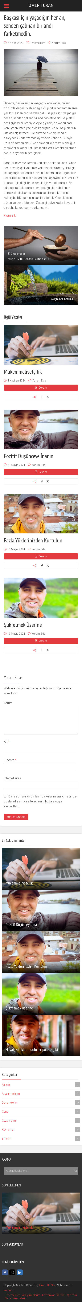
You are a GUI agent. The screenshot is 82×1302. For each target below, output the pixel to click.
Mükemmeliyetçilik (23, 371)
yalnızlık (11, 215)
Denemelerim (37, 42)
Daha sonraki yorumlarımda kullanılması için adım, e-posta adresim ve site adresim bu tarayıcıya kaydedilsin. (40, 801)
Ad (7, 742)
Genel (40, 1111)
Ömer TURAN (47, 1285)
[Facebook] (5, 1272)
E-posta (10, 760)
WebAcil (9, 1290)
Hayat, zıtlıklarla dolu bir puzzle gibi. (32, 1049)
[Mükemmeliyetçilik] (41, 345)
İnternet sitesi (13, 778)
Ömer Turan (41, 5)
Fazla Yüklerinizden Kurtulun (33, 540)
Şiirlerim (40, 1138)
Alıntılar (40, 1084)
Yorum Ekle (59, 42)
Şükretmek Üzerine (23, 624)
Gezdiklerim (40, 1120)
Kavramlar (40, 1129)
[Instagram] (12, 1272)
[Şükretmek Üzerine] (41, 598)
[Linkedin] (20, 1272)
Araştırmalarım (40, 1093)
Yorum (8, 703)
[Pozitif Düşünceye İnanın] (41, 429)
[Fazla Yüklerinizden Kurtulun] (41, 513)
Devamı (43, 387)
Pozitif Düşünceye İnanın (28, 456)
